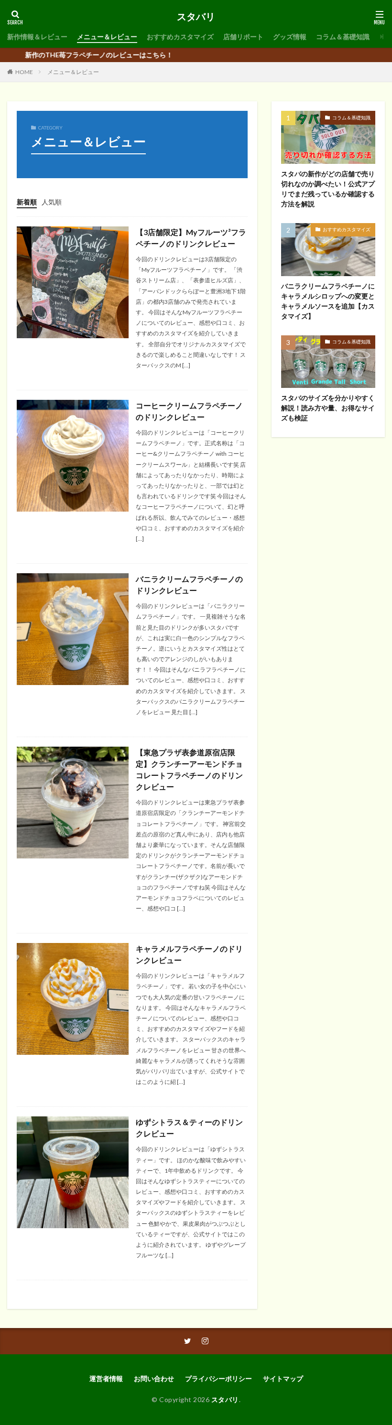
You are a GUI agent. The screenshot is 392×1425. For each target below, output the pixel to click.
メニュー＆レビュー (107, 36)
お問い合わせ (154, 1378)
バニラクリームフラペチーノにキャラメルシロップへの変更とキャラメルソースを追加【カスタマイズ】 (328, 301)
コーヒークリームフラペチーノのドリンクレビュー (189, 411)
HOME (24, 71)
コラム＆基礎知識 (343, 36)
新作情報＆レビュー (37, 36)
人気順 (52, 202)
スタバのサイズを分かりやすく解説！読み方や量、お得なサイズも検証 (328, 408)
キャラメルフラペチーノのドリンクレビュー (189, 954)
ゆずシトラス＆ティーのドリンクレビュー (189, 1127)
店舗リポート (243, 36)
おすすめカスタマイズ (180, 36)
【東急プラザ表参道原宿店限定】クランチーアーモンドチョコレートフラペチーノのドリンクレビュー (189, 769)
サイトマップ (283, 1378)
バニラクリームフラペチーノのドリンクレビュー (189, 584)
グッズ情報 (289, 36)
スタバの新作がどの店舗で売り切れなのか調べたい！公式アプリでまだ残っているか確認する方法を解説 (328, 189)
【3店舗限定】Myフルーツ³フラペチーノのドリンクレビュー (191, 237)
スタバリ (196, 16)
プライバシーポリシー (218, 1378)
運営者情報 (106, 1378)
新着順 (27, 202)
